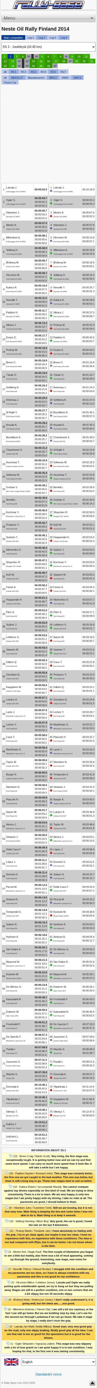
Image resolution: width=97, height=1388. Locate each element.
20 (84, 61)
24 (33, 66)
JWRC (65, 77)
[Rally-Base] (48, 5)
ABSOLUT (17, 77)
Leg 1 (31, 37)
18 (63, 61)
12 (5, 61)
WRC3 (77, 77)
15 (41, 61)
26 (48, 66)
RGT (63, 71)
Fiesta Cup (10, 82)
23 (12, 66)
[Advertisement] (48, 134)
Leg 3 (53, 37)
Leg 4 (64, 37)
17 (56, 61)
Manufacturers (36, 77)
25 (41, 66)
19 (76, 61)
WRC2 (53, 77)
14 (33, 61)
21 (91, 61)
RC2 (23, 71)
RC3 (33, 71)
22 (5, 66)
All (5, 71)
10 (78, 56)
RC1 (13, 71)
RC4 (43, 71)
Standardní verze (48, 1374)
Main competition (13, 37)
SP (28, 56)
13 (12, 61)
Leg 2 (42, 37)
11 (86, 56)
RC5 (53, 71)
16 (48, 61)
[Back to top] (92, 1384)
